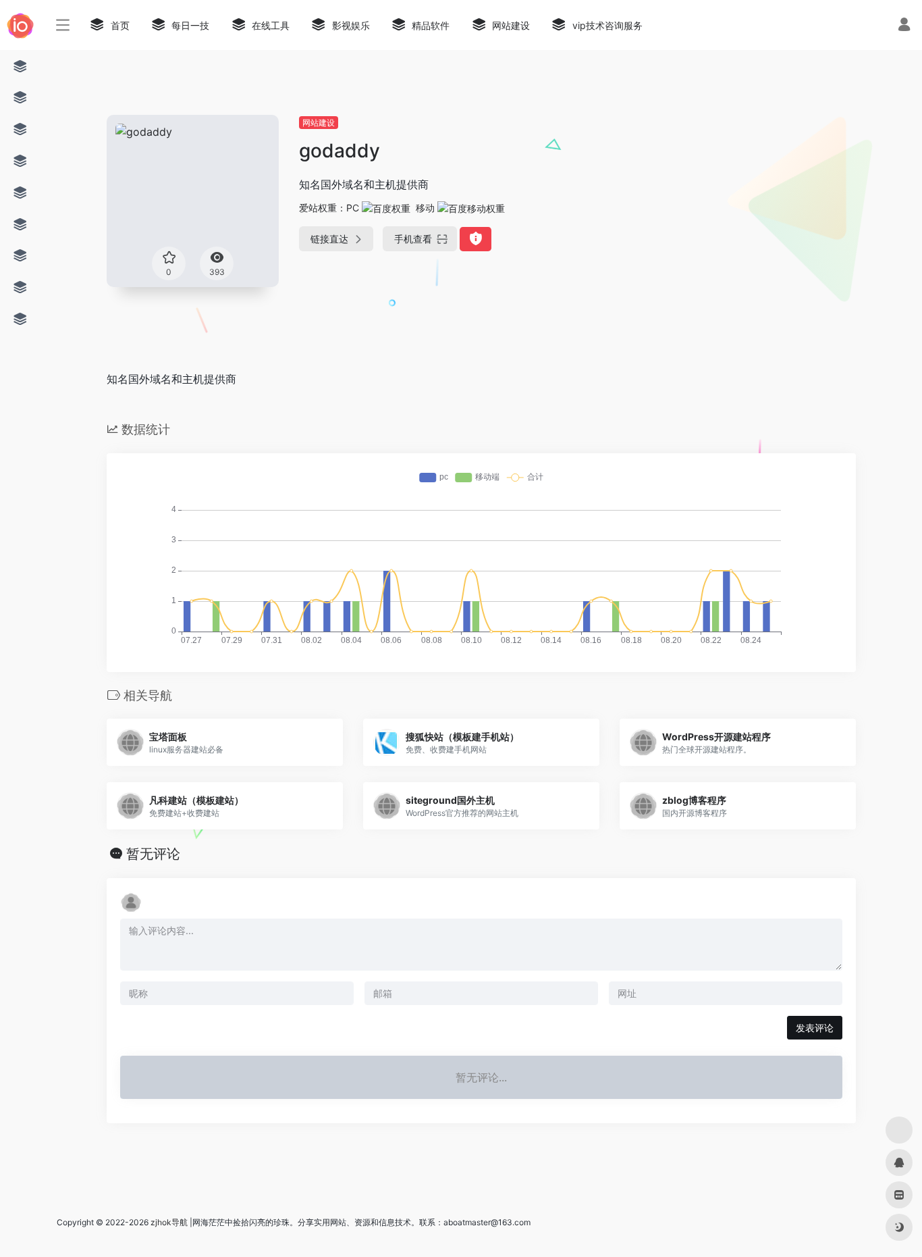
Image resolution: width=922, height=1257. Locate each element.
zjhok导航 (169, 1222)
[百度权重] (386, 207)
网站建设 (318, 123)
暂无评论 (153, 854)
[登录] (904, 26)
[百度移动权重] (471, 207)
